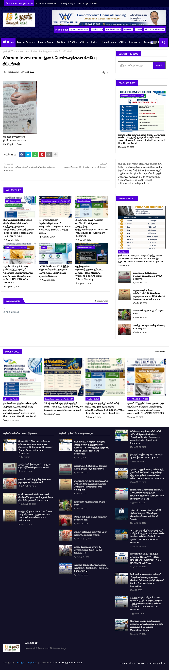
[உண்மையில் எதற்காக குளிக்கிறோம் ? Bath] (124, 314)
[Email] (49, 154)
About (132, 663)
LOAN (139, 29)
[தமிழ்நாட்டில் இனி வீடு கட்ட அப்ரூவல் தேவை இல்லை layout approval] (124, 277)
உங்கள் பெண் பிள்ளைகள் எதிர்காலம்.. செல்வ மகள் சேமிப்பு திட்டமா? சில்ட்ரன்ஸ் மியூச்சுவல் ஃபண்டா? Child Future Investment (147, 494)
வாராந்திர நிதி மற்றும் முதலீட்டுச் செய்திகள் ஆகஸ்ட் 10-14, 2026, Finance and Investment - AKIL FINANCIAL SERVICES (145, 558)
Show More (160, 351)
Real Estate (97, 29)
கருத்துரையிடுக (11, 311)
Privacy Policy (67, 3)
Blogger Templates (27, 662)
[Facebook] (22, 154)
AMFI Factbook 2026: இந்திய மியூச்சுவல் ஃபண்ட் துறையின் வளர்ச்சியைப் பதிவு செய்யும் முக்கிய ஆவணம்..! (54, 271)
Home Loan (107, 42)
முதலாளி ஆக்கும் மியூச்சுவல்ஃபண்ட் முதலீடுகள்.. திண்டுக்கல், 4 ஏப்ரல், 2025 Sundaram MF (92, 567)
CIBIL (83, 42)
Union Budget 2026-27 (87, 3)
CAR (121, 42)
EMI (93, 42)
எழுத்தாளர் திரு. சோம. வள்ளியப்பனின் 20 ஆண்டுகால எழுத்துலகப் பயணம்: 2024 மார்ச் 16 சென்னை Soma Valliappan (149, 295)
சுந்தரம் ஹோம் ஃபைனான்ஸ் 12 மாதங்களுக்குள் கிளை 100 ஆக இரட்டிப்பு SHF (88, 549)
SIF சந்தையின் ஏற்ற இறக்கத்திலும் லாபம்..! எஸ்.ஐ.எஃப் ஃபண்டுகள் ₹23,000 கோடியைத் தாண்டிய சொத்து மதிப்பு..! (54, 226)
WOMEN (128, 29)
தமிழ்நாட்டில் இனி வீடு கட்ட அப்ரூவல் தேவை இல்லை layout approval (147, 275)
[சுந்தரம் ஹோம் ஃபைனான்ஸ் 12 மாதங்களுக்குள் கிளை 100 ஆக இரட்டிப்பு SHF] (65, 550)
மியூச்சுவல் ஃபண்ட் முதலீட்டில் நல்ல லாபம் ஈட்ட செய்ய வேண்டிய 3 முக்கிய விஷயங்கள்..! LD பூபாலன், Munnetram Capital (146, 625)
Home (10, 42)
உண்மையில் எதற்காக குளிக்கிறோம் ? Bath (149, 312)
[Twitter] (28, 154)
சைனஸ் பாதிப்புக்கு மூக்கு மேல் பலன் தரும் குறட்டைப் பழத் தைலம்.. (34, 481)
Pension (133, 42)
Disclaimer (52, 3)
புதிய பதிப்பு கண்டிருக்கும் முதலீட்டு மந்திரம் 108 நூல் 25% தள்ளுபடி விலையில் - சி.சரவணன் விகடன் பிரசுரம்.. (145, 514)
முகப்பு (6, 51)
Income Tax (44, 42)
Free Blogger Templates (69, 662)
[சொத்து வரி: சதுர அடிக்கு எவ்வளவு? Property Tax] (124, 329)
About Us (39, 3)
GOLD (59, 42)
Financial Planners (154, 29)
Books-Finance (113, 29)
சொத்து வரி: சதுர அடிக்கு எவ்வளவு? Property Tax (149, 327)
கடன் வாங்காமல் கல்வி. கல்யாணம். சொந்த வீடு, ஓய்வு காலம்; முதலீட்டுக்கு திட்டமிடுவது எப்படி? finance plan (35, 497)
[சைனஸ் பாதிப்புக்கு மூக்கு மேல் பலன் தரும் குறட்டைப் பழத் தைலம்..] (10, 483)
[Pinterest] (42, 154)
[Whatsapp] (35, 154)
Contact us (143, 663)
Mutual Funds (25, 42)
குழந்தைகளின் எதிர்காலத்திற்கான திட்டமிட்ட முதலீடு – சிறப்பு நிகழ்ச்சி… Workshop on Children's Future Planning (89, 273)
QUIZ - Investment (79, 29)
